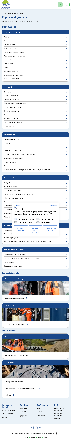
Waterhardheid (9, 262)
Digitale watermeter (11, 96)
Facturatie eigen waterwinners (14, 56)
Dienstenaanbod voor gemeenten (16, 355)
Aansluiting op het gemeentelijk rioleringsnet (20, 388)
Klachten (7, 166)
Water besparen (9, 202)
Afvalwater (23, 412)
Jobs (38, 408)
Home (4, 13)
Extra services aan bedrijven (13, 122)
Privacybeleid (53, 205)
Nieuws (39, 412)
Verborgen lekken (10, 162)
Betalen (6, 41)
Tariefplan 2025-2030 (11, 79)
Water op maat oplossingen (14, 298)
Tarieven (7, 37)
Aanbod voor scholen (11, 119)
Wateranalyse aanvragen (12, 107)
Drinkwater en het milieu (12, 190)
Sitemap (33, 437)
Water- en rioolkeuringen (25, 416)
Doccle (6, 67)
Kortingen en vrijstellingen (13, 75)
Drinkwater (24, 408)
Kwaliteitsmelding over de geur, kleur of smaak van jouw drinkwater (27, 170)
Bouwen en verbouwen (12, 139)
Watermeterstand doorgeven (14, 52)
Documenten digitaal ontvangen (15, 60)
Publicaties (41, 415)
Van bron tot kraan (10, 187)
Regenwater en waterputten (13, 158)
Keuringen (7, 92)
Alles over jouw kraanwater (13, 198)
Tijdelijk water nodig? (11, 100)
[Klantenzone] (60, 4)
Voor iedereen (9, 126)
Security (26, 437)
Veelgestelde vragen (11, 183)
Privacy (40, 437)
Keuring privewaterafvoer (14, 382)
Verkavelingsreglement (12, 238)
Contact (4, 417)
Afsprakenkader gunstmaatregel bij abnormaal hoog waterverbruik (27, 242)
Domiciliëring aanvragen (59, 409)
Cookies (46, 437)
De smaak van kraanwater (13, 266)
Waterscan (7, 115)
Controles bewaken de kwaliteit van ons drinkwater (22, 258)
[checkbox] (15, 219)
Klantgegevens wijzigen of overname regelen (19, 154)
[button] (18, 205)
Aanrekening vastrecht (12, 71)
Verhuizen (7, 143)
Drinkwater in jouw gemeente (14, 255)
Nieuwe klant (8, 147)
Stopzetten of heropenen (12, 151)
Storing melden (7, 414)
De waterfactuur (9, 45)
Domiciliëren (8, 64)
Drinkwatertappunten (11, 111)
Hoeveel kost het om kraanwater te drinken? (19, 194)
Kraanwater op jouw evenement (15, 103)
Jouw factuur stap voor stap (13, 48)
